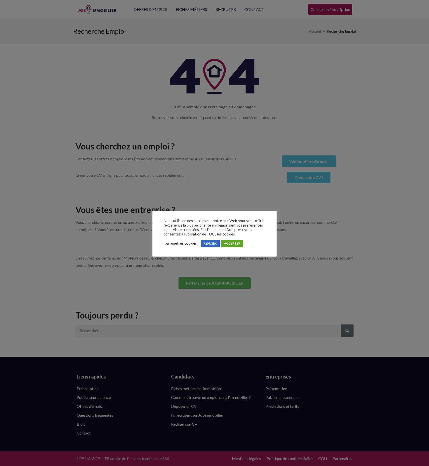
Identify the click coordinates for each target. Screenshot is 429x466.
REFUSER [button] (210, 243)
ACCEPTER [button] (232, 243)
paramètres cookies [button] (181, 243)
